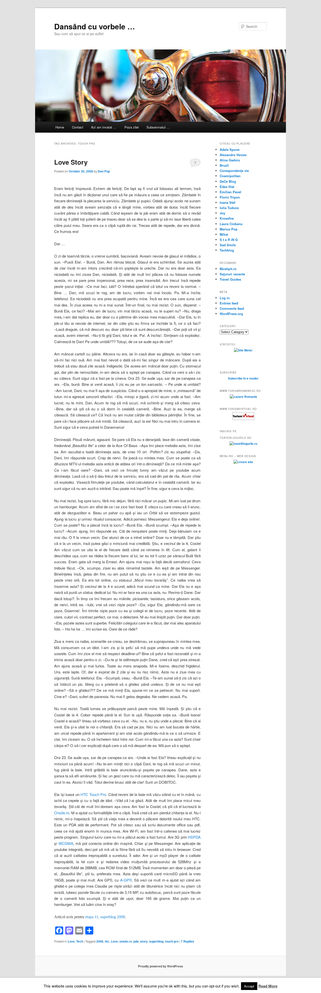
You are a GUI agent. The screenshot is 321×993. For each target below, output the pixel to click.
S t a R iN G (229, 239)
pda (136, 941)
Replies (187, 941)
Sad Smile (228, 244)
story (144, 941)
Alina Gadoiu (230, 160)
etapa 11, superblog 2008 (105, 917)
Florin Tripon (230, 197)
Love (71, 941)
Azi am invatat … (103, 127)
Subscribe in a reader (243, 378)
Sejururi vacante (232, 274)
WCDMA (65, 843)
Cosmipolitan (230, 175)
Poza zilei (131, 127)
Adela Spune (229, 149)
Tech (79, 941)
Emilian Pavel (230, 192)
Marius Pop (228, 229)
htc (107, 941)
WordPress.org (231, 313)
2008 (99, 941)
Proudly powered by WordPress (160, 966)
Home (59, 127)
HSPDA (194, 837)
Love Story (71, 162)
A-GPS (126, 880)
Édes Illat (227, 186)
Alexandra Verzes (233, 154)
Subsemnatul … (158, 127)
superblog (156, 941)
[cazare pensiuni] (243, 418)
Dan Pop (104, 171)
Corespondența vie (234, 170)
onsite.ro (125, 941)
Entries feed (229, 303)
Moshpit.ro (228, 268)
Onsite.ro (61, 812)
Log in (225, 297)
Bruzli (224, 165)
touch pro (172, 941)
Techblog (227, 250)
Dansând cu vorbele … (94, 26)
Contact (77, 127)
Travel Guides (230, 279)
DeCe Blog (228, 181)
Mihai (224, 234)
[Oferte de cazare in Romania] (243, 396)
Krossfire (227, 218)
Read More (267, 986)
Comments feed (232, 308)
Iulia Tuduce (229, 207)
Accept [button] (249, 986)
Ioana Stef (227, 202)
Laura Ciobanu (231, 223)
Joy (222, 213)
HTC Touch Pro (93, 794)
